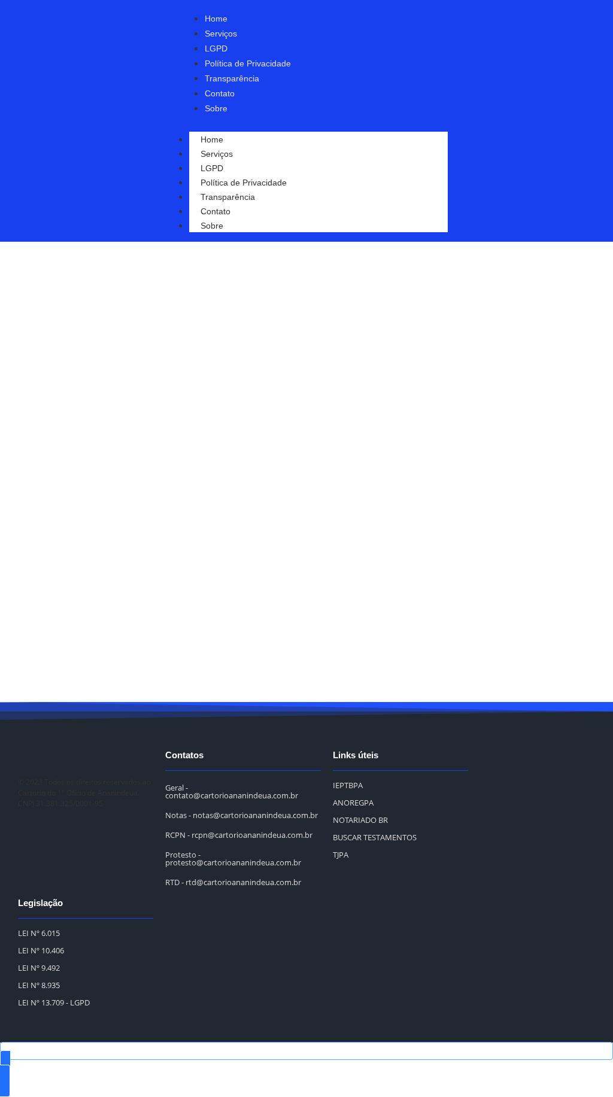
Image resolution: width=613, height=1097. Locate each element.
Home (212, 139)
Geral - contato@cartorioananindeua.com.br (231, 791)
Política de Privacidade (244, 182)
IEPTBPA (348, 785)
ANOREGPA (353, 802)
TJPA (340, 854)
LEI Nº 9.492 (39, 967)
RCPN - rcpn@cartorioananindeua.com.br (238, 834)
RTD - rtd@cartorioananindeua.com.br (233, 882)
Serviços (217, 154)
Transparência (228, 197)
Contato (215, 211)
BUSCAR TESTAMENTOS (375, 837)
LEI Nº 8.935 (39, 985)
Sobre (212, 225)
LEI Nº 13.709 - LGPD (54, 1002)
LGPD (212, 168)
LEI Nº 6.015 (39, 933)
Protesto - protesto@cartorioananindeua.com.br (233, 858)
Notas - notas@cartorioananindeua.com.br (241, 815)
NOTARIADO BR (360, 820)
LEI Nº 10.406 (41, 950)
